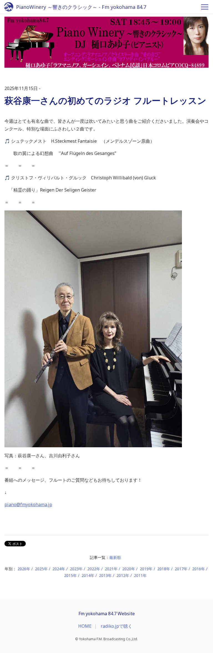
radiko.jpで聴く (116, 626)
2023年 (76, 568)
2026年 (23, 568)
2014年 (88, 575)
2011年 (140, 575)
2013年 (105, 575)
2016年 (198, 568)
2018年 (163, 568)
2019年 (146, 568)
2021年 (111, 568)
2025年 (41, 568)
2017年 (181, 568)
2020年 (128, 568)
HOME (85, 626)
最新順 (115, 557)
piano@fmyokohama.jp (28, 504)
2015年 (70, 575)
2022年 (93, 568)
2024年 (58, 568)
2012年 (122, 575)
